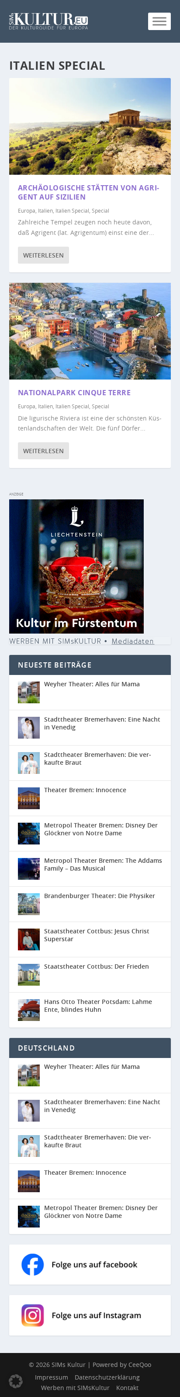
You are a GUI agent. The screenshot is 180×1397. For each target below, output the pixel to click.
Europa (26, 210)
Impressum (51, 1377)
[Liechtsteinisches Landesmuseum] (76, 631)
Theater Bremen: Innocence (85, 790)
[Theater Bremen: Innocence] (29, 798)
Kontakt (127, 1387)
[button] (15, 1381)
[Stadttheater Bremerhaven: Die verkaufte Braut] (29, 763)
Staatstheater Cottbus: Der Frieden (96, 966)
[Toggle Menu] (159, 21)
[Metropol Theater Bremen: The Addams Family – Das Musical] (29, 869)
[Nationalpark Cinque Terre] (90, 331)
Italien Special (72, 210)
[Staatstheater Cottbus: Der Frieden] (29, 975)
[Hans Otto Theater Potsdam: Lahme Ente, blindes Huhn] (29, 1010)
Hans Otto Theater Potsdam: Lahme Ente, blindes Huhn (98, 1005)
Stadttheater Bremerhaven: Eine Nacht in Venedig (102, 723)
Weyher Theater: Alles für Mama (92, 684)
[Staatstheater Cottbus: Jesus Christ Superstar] (29, 939)
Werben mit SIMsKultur (75, 1387)
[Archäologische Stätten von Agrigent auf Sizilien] (90, 126)
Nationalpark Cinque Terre (74, 392)
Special (100, 210)
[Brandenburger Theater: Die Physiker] (29, 904)
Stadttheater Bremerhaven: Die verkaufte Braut (97, 758)
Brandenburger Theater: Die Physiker (99, 896)
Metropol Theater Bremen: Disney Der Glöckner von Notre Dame (101, 829)
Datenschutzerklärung (107, 1377)
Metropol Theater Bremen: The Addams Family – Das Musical (103, 864)
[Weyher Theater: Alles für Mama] (29, 692)
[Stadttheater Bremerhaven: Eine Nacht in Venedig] (29, 728)
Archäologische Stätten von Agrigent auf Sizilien (88, 192)
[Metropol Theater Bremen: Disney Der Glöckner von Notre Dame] (29, 833)
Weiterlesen (43, 255)
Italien (45, 210)
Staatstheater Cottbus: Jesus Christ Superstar (96, 935)
